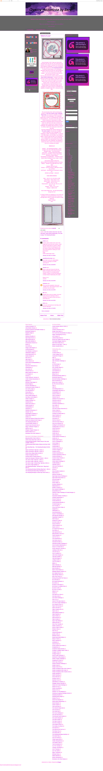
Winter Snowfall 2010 (57, 346)
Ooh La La (54, 599)
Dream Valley (55, 482)
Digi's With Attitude (29, 341)
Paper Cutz (54, 610)
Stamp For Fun (55, 686)
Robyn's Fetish (55, 638)
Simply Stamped (56, 673)
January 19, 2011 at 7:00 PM (49, 308)
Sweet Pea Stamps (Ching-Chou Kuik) (34, 418)
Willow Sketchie (56, 755)
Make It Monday (55, 564)
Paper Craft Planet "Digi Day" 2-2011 (33, 449)
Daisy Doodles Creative (57, 471)
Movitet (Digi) (28, 383)
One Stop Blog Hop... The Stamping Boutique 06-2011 (37, 447)
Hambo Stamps (29, 355)
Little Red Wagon (56, 558)
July (68, 162)
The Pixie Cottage (56, 722)
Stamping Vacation (56, 694)
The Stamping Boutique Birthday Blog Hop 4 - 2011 (37, 469)
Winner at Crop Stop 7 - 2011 (58, 344)
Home (52, 315)
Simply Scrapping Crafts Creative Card (61, 671)
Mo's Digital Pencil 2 (57, 573)
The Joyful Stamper (56, 717)
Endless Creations (56, 487)
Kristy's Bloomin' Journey (31, 377)
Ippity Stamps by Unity (30, 372)
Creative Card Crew (56, 448)
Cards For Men (55, 393)
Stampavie (27, 408)
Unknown (45, 283)
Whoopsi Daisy (55, 754)
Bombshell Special (56, 377)
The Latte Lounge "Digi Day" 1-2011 (33, 459)
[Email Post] (58, 228)
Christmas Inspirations (57, 403)
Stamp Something (56, 688)
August (69, 161)
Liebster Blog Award (57, 337)
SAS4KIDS (54, 642)
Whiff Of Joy (28, 428)
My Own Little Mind (29, 385)
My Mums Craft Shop (57, 584)
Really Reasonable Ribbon (58, 637)
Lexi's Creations (56, 553)
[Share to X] (42, 230)
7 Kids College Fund (57, 354)
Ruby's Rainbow (56, 640)
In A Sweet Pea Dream (57, 528)
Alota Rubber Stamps (30, 328)
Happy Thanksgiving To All (58, 334)
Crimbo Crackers (56, 459)
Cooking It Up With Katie (58, 413)
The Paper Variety (56, 721)
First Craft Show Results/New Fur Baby (61, 332)
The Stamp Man (55, 732)
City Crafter (55, 405)
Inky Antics (28, 369)
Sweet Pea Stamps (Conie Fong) (32, 420)
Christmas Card (55, 402)
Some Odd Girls (56, 676)
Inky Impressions (56, 531)
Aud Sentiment (55, 370)
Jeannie (44, 267)
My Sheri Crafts (55, 587)
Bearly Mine (55, 372)
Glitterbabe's (55, 510)
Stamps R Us (55, 698)
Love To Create (55, 561)
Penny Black (28, 392)
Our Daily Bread (29, 390)
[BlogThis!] (41, 230)
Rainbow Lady (55, 635)
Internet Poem (28, 370)
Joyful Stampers (56, 535)
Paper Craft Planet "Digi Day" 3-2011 (33, 451)
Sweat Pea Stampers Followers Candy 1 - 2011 (36, 458)
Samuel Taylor (55, 643)
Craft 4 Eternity (55, 416)
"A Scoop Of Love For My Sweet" (71, 196)
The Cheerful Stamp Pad (57, 708)
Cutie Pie (54, 467)
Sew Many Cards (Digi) (30, 397)
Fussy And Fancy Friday (57, 507)
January (69, 170)
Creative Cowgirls (56, 449)
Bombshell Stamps (29, 331)
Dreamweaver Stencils (30, 342)
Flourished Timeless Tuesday (59, 495)
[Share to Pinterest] (44, 230)
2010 (68, 216)
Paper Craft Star (56, 607)
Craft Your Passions (56, 423)
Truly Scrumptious (56, 744)
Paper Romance (56, 617)
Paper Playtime (55, 614)
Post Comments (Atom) (55, 318)
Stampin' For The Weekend (58, 691)
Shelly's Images (29, 398)
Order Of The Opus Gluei (58, 601)
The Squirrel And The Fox (58, 729)
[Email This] (40, 230)
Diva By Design (55, 479)
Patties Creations (56, 625)
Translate (74, 92)
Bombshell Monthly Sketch (58, 375)
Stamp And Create (29, 403)
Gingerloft (54, 508)
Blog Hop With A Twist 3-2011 (32, 438)
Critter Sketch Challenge (58, 461)
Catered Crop (55, 397)
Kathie (44, 241)
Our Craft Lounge (29, 388)
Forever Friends (56, 499)
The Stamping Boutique (57, 67)
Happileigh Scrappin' (57, 517)
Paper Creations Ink (56, 609)
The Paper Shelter (56, 719)
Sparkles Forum (56, 680)
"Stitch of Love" (70, 191)
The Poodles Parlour (57, 724)
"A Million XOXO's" (71, 184)
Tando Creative (55, 704)
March (69, 168)
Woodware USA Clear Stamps (32, 433)
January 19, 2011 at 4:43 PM (49, 289)
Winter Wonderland (56, 757)
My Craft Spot (55, 579)
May (68, 165)
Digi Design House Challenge (59, 476)
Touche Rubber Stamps (30, 423)
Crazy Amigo (55, 443)
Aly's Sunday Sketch (57, 367)
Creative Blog (30, 29)
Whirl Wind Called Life (57, 342)
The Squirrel (55, 727)
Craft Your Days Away (57, 421)
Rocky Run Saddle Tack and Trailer (60, 339)
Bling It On (54, 374)
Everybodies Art (56, 490)
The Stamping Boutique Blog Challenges (34, 470)
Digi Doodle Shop (29, 339)
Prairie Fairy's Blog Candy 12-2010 (33, 453)
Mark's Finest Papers (57, 569)
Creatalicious (55, 444)
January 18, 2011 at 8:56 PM (49, 264)
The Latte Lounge (46, 131)
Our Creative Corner (57, 604)
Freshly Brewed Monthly (57, 502)
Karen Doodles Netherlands (58, 545)
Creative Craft (55, 451)
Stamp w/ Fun (55, 689)
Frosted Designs (56, 504)
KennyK (27, 375)
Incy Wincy (54, 530)
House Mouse (28, 360)
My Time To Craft (56, 589)
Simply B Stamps (29, 400)
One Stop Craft (55, 596)
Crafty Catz (54, 433)
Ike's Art (27, 364)
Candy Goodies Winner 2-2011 (59, 326)
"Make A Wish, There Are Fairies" (71, 214)
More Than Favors (56, 576)
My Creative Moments (57, 581)
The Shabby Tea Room (57, 726)
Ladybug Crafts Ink (56, 550)
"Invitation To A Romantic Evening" (71, 172)
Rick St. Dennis (29, 393)
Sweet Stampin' (55, 703)
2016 (68, 149)
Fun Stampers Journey (30, 351)
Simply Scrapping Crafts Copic (59, 670)
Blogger (59, 762)
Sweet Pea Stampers (57, 699)
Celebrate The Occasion (57, 398)
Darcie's (27, 334)
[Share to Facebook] (43, 230)
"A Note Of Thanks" (71, 200)
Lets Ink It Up (55, 551)
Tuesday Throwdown (57, 747)
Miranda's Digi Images (30, 382)
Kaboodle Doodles (56, 541)
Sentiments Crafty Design (58, 657)
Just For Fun (55, 536)
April (69, 166)
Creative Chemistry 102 (57, 329)
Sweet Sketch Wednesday (47, 77)
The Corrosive (55, 709)
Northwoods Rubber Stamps (32, 387)
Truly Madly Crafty (56, 742)
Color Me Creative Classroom (50, 231)
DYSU (53, 469)
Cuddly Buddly (55, 462)
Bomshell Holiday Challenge (58, 379)
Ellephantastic (55, 485)
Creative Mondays (56, 456)
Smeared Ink (28, 402)
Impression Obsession (30, 365)
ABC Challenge (55, 359)
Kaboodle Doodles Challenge (59, 543)
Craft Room (55, 418)
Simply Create (55, 665)
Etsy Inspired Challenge (57, 489)
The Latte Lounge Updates (31, 464)
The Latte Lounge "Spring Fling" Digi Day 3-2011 (36, 463)
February (69, 169)
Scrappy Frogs (55, 653)
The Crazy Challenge (57, 712)
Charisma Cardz (56, 400)
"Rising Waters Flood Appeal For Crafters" (71, 194)
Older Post (60, 315)
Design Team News (56, 331)
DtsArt (26, 344)
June (69, 164)
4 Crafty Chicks (55, 352)
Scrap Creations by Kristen (58, 645)
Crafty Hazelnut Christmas (58, 436)
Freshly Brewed (29, 349)
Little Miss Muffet (56, 556)
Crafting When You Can (57, 426)
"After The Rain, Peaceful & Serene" (71, 210)
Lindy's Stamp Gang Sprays (31, 379)
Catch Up (54, 328)
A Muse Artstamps (29, 326)
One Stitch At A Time (57, 594)
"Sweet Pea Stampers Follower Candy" (71, 198)
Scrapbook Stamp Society (58, 648)
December (69, 155)
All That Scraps (55, 364)
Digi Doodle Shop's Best (57, 477)
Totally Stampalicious (57, 740)
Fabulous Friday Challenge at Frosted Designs (63, 492)
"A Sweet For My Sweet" (70, 204)
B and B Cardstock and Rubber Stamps (34, 329)
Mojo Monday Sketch (57, 574)
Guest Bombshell (56, 512)
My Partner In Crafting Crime (58, 586)
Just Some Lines (56, 540)
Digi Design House (29, 337)
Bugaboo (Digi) (28, 332)
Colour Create (55, 410)
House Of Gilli (55, 523)
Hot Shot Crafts (55, 522)
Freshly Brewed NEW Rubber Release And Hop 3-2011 (37, 444)
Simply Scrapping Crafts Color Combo (61, 668)
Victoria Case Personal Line (31, 425)
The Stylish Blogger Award (58, 341)
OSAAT (54, 592)
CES (53, 385)
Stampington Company (30, 413)
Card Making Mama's (57, 388)
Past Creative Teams (41, 29)
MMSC (53, 563)
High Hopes (28, 359)
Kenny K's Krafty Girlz (57, 546)
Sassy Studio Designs (30, 395)
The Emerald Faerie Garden (58, 716)
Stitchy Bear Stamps (30, 415)
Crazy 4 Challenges (56, 441)
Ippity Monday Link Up (57, 533)
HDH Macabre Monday (57, 515)
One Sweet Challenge (57, 597)
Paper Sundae (55, 619)
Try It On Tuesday (56, 745)
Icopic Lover (55, 527)
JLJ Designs (28, 374)
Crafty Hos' (54, 438)
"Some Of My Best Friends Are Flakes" (71, 175)
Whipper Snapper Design (31, 430)
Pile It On (54, 630)
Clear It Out (55, 406)
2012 (68, 153)
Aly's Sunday (55, 365)
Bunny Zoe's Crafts (56, 382)
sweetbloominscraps (47, 258)
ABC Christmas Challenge (58, 360)
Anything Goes (55, 369)
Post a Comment (45, 311)
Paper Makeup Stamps (57, 612)
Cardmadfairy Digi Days (57, 390)
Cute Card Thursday (57, 466)
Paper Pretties (55, 615)
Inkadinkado (28, 367)
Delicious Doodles (29, 336)
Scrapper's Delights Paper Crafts (59, 650)
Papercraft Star (55, 622)
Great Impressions (29, 354)
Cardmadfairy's (55, 392)
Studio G (27, 416)
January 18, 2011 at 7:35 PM (49, 255)
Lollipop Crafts (55, 559)
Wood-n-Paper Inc (29, 431)
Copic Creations (56, 415)
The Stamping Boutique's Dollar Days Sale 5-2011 (36, 472)
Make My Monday (56, 566)
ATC (53, 362)
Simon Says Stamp (56, 661)
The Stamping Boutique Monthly (59, 734)
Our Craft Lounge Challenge (58, 602)
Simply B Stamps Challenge (58, 663)
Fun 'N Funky (55, 505)
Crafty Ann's (55, 429)
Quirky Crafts (55, 634)
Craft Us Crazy (55, 420)
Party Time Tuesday (56, 624)
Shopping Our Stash (57, 660)
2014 (68, 150)
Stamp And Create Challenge (59, 684)
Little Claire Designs (57, 555)
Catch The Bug (55, 395)
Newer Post (43, 315)
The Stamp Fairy (56, 731)
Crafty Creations (56, 434)
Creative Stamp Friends (57, 457)
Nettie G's (54, 591)
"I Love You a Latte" (71, 190)
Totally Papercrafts (56, 739)
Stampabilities (28, 406)
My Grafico (54, 582)
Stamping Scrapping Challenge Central (61, 693)
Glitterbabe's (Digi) (29, 352)
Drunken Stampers (56, 484)
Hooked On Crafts (56, 520)
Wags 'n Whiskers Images (31, 426)
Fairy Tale (54, 494)
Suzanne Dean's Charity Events (32, 456)
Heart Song (54, 518)
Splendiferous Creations (57, 681)
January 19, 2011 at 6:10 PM (49, 300)
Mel (43, 292)
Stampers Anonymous (30, 410)
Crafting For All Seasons (58, 425)
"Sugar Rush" (70, 181)
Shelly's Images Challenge (58, 658)
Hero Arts (27, 357)
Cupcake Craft (55, 464)
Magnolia (27, 380)
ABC (53, 357)
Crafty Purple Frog (56, 439)
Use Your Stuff (55, 750)
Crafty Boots (55, 431)
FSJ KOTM (27, 346)
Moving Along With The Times (59, 578)
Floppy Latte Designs (30, 347)
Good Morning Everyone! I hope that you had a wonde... (71, 177)
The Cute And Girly (56, 714)
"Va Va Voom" (70, 180)
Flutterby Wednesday (57, 497)
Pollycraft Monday (56, 632)
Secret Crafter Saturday (57, 655)
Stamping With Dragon (57, 696)
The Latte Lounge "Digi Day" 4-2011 (33, 461)
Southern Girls (55, 678)
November (69, 157)
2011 (68, 154)
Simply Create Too (56, 666)
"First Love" (70, 208)
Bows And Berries (56, 380)
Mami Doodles (55, 568)
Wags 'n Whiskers (56, 752)
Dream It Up (55, 480)
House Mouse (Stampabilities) (32, 362)
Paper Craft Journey (57, 605)
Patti (44, 303)
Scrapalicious (55, 647)
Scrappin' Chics (56, 652)
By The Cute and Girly (57, 383)
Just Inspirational (56, 538)
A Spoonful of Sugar (57, 355)
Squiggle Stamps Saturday (58, 683)
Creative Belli (55, 446)
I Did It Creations (56, 525)
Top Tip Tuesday (56, 737)
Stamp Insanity (28, 405)
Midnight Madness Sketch (58, 571)
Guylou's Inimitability (57, 513)
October (69, 158)
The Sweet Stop (55, 735)
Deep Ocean (55, 472)
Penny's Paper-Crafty (57, 627)
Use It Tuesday (55, 749)
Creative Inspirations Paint (58, 454)
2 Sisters (54, 350)
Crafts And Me (55, 428)
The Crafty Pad (55, 711)
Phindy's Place (55, 629)
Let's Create (55, 336)
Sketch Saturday (56, 675)
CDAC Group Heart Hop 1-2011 (32, 439)
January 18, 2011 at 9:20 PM (49, 280)
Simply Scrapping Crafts (31, 454)
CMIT (53, 387)
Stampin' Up (28, 411)
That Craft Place (56, 706)
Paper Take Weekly (56, 620)
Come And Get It (56, 411)
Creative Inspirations (57, 453)
